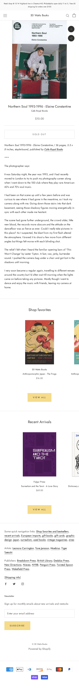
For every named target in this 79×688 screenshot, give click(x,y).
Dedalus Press (61, 560)
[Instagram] (22, 584)
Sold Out (39, 134)
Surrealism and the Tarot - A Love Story (39, 486)
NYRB (35, 565)
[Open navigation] (5, 15)
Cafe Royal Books (39, 110)
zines (71, 540)
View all (39, 397)
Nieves (26, 565)
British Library (44, 560)
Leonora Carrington (23, 548)
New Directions (12, 565)
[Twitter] (14, 584)
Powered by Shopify (39, 649)
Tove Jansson (42, 548)
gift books (47, 535)
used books (39, 540)
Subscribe (17, 625)
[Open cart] (74, 15)
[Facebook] (5, 584)
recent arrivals (12, 535)
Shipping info (12, 577)
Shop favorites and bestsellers (52, 531)
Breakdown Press (26, 560)
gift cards (59, 535)
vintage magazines (57, 540)
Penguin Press (47, 565)
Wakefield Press (20, 569)
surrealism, (27, 540)
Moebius (55, 548)
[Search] (67, 15)
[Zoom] (71, 29)
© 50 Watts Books (39, 644)
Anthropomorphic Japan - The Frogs (39, 374)
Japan (16, 540)
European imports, (31, 535)
